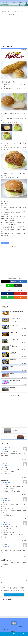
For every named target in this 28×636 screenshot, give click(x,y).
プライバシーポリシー (20, 629)
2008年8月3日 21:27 (5, 449)
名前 (2, 582)
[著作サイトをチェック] (7, 293)
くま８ (3, 522)
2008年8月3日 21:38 (5, 465)
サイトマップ (14, 631)
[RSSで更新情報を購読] (20, 297)
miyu (2, 463)
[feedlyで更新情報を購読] (7, 297)
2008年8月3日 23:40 (5, 482)
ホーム (7, 626)
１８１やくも (4, 447)
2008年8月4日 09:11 (5, 546)
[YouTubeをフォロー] (20, 293)
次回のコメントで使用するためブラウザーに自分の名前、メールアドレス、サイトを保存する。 (14, 590)
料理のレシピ (5, 243)
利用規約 (21, 626)
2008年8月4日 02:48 (5, 524)
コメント (4, 566)
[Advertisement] (14, 29)
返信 (25, 459)
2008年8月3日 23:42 (5, 500)
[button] (18, 285)
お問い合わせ (7, 629)
